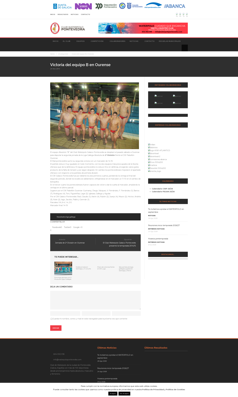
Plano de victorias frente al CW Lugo (105, 268)
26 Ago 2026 (152, 218)
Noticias (134, 41)
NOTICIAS (74, 14)
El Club (66, 41)
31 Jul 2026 (152, 245)
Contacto (150, 41)
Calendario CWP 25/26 (162, 189)
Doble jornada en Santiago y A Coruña (83, 268)
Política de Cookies (175, 389)
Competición (97, 41)
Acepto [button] (113, 394)
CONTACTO (85, 14)
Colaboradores (117, 41)
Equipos (81, 41)
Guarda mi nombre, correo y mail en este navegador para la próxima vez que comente (90, 319)
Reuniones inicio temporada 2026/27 (164, 225)
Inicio (56, 41)
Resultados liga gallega (66, 217)
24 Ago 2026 (152, 231)
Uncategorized (63, 54)
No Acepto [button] (124, 394)
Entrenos (152, 229)
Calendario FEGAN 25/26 (163, 191)
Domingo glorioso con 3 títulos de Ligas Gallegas (62, 278)
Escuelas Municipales (170, 41)
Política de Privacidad (153, 389)
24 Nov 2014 (55, 69)
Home (52, 54)
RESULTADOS (63, 14)
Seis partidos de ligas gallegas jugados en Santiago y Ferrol (126, 269)
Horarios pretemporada (158, 239)
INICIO (52, 14)
